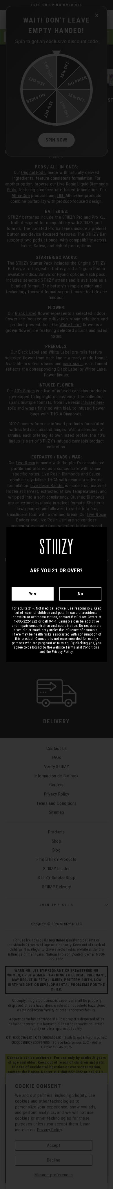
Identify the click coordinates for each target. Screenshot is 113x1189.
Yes (32, 594)
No (80, 594)
